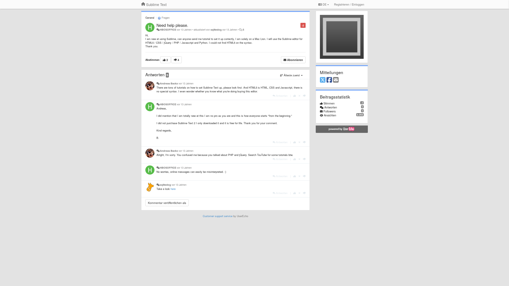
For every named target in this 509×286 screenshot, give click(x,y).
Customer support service (217, 216)
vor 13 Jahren (186, 83)
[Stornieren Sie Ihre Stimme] (299, 96)
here (173, 189)
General (149, 17)
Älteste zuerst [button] (292, 75)
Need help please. (172, 25)
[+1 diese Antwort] (294, 96)
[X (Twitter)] (322, 80)
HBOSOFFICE (168, 29)
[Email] (336, 80)
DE (324, 4)
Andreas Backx (169, 83)
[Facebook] (329, 80)
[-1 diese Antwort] (304, 96)
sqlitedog (216, 29)
